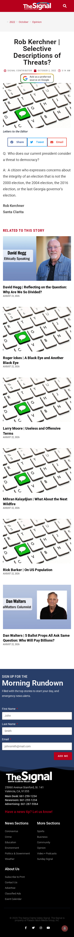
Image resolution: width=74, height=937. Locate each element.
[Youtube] (48, 927)
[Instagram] (40, 927)
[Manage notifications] (65, 928)
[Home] (5, 22)
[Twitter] (33, 927)
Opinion (37, 22)
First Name (9, 708)
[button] (9, 6)
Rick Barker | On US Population (27, 570)
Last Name (9, 724)
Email (5, 739)
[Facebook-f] (25, 927)
